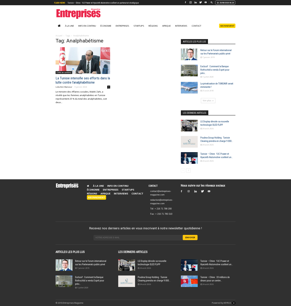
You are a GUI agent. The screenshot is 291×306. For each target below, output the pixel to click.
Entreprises (122, 29)
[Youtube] (205, 2)
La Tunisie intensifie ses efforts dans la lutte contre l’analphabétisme (83, 84)
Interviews (181, 29)
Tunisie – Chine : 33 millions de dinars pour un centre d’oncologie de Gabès (99, 3)
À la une (69, 29)
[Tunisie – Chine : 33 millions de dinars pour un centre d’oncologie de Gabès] (189, 285)
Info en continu (87, 29)
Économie (105, 29)
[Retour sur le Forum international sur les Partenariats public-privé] (189, 58)
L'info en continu (64, 76)
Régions (153, 29)
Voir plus (207, 104)
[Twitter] (200, 2)
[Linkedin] (195, 2)
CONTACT (153, 189)
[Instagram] (190, 2)
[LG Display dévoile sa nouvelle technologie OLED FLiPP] (189, 129)
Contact (196, 29)
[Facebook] (185, 2)
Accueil (59, 39)
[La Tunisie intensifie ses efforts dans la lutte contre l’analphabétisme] (83, 64)
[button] (211, 2)
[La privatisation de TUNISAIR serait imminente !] (189, 91)
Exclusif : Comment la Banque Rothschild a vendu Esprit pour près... (214, 73)
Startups (139, 29)
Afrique (166, 29)
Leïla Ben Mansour (64, 90)
